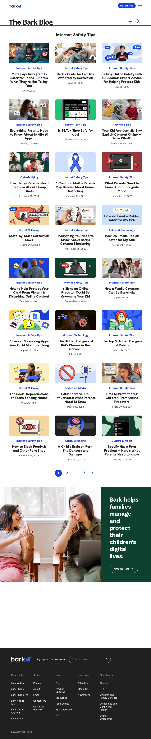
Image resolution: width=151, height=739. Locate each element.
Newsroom (84, 694)
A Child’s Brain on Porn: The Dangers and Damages (75, 450)
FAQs (36, 694)
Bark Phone (17, 688)
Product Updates (60, 690)
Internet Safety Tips (29, 68)
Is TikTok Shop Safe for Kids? (75, 132)
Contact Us (39, 700)
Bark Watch (17, 683)
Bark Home (17, 718)
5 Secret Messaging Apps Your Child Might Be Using (29, 343)
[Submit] (106, 659)
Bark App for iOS (18, 702)
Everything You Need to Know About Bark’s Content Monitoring (76, 239)
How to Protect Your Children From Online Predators (122, 397)
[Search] (138, 21)
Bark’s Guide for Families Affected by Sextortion (75, 76)
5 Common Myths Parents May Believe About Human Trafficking (75, 187)
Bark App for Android (18, 711)
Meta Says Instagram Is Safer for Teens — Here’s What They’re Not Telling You (29, 79)
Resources (61, 697)
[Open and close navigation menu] (140, 5)
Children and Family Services (108, 696)
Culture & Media (75, 387)
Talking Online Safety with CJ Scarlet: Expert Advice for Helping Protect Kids (122, 78)
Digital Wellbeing (29, 229)
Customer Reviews (38, 708)
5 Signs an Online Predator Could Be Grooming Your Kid (75, 292)
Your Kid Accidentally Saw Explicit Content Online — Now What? (122, 134)
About (36, 688)
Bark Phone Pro (19, 694)
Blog (57, 683)
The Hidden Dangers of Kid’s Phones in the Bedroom (75, 345)
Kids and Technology (122, 229)
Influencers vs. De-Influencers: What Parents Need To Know (76, 397)
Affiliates (83, 683)
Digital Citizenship (106, 717)
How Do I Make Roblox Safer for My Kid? (122, 237)
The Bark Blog (31, 22)
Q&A (57, 715)
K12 (102, 688)
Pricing (37, 683)
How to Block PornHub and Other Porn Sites (29, 448)
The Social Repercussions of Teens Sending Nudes (29, 395)
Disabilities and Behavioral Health (108, 706)
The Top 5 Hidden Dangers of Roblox (122, 343)
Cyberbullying (29, 177)
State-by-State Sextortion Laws (29, 237)
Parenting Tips (122, 124)
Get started (126, 5)
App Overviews (63, 709)
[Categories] (130, 21)
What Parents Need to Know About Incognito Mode (122, 187)
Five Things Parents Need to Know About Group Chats (29, 187)
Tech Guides (62, 703)
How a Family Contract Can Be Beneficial (122, 290)
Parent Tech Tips (75, 124)
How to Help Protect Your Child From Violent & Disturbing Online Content (29, 292)
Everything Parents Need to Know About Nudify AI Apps (29, 134)
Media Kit (83, 688)
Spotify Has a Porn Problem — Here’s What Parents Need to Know (122, 450)
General (104, 683)
